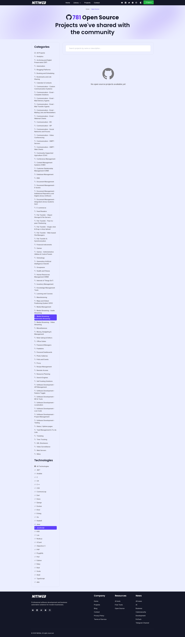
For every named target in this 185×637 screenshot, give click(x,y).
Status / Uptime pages (45, 426)
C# (38, 481)
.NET (38, 470)
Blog (95, 608)
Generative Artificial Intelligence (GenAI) (42, 262)
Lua (38, 535)
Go (38, 517)
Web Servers (41, 450)
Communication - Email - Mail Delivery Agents (44, 99)
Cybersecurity (141, 612)
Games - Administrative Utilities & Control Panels (44, 253)
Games (39, 248)
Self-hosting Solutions (45, 381)
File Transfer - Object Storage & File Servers (43, 216)
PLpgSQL (40, 553)
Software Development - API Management (44, 386)
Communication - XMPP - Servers (44, 142)
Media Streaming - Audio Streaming (44, 312)
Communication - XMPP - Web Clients (44, 148)
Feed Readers (42, 211)
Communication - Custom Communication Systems (44, 88)
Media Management (44, 307)
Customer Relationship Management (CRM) (43, 169)
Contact (97, 3)
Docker (39, 506)
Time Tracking (42, 439)
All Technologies (43, 466)
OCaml (39, 542)
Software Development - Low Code (44, 410)
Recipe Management (44, 367)
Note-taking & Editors (44, 338)
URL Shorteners (42, 443)
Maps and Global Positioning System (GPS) (43, 302)
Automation (41, 66)
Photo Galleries (42, 356)
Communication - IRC (44, 122)
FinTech (138, 619)
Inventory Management (45, 284)
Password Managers (44, 345)
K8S (38, 531)
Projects (87, 3)
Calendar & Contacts (44, 83)
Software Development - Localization (44, 404)
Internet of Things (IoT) (45, 281)
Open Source (119, 608)
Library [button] (76, 3)
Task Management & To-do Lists (45, 431)
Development (140, 616)
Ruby (38, 564)
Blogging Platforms (43, 70)
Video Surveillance (43, 447)
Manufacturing (42, 297)
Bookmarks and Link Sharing (42, 78)
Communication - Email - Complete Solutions (44, 93)
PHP (38, 550)
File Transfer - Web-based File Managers (45, 234)
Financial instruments (44, 245)
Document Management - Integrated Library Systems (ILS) (44, 201)
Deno (38, 499)
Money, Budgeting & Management (42, 333)
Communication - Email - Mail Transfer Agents (44, 105)
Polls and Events (42, 359)
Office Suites (41, 341)
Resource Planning (43, 374)
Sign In (149, 2)
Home (68, 3)
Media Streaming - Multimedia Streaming (42, 317)
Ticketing (40, 436)
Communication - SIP (44, 126)
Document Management (45, 182)
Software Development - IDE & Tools (44, 398)
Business (139, 608)
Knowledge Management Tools (44, 289)
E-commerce (41, 208)
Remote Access (42, 370)
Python (39, 560)
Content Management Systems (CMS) (43, 164)
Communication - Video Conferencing (44, 136)
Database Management (45, 174)
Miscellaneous (42, 328)
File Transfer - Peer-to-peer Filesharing (43, 222)
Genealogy (41, 258)
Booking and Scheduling (45, 73)
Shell (38, 575)
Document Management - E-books (44, 186)
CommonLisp (41, 492)
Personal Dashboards (44, 352)
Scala (39, 571)
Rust (38, 568)
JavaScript (40, 528)
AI (136, 605)
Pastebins (40, 349)
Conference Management (46, 159)
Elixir (38, 510)
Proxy (39, 363)
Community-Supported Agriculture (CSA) (43, 154)
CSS (38, 488)
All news (139, 601)
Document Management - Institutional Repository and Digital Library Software (44, 193)
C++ (38, 484)
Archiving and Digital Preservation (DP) (43, 61)
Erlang (39, 513)
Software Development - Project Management (44, 415)
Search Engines (42, 378)
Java (38, 524)
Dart (38, 495)
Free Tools (119, 605)
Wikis (39, 454)
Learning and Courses (45, 294)
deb (38, 582)
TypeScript (41, 579)
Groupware (41, 267)
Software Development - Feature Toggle (44, 392)
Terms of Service (100, 619)
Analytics (40, 56)
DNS (38, 178)
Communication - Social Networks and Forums (44, 130)
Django (39, 503)
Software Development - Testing (44, 421)
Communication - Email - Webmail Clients (44, 117)
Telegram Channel (142, 623)
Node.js (39, 539)
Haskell (39, 521)
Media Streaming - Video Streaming (44, 323)
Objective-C (41, 546)
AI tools (117, 601)
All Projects (41, 53)
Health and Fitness (43, 271)
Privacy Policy (99, 616)
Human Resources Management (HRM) (42, 276)
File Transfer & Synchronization (40, 240)
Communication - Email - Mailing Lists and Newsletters (44, 111)
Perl (38, 557)
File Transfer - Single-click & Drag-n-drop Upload (45, 228)
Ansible (39, 474)
